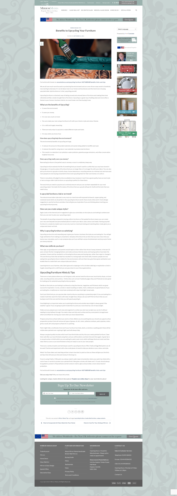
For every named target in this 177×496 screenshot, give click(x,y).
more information (92, 398)
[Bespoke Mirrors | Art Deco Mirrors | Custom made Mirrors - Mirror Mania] (49, 10)
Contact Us (54, 1)
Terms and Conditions (72, 475)
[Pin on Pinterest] (79, 411)
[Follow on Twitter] (116, 2)
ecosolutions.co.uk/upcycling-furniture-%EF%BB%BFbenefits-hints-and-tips (81, 82)
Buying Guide (106, 2)
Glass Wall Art (75, 10)
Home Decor (114, 10)
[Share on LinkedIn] (82, 411)
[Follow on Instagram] (114, 2)
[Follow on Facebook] (112, 2)
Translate (131, 33)
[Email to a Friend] (75, 411)
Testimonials (90, 2)
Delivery (98, 2)
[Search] (136, 10)
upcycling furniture (80, 418)
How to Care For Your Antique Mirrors (96, 423)
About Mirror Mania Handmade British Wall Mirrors (71, 2)
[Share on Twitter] (72, 411)
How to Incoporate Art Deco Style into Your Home (59, 423)
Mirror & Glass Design (101, 10)
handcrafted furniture (90, 418)
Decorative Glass (87, 10)
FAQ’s (67, 461)
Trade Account (44, 451)
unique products (101, 418)
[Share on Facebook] (69, 411)
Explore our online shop (80, 379)
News (67, 468)
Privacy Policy (69, 471)
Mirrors (64, 10)
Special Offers (126, 10)
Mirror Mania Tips (75, 27)
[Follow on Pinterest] (118, 2)
